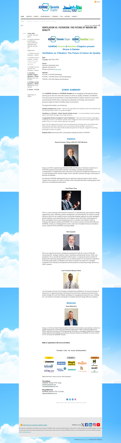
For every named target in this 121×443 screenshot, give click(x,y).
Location (24, 39)
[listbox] (92, 25)
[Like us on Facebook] (86, 426)
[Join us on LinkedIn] (90, 426)
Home (22, 21)
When (24, 33)
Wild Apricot (85, 439)
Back (22, 25)
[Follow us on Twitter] (82, 426)
